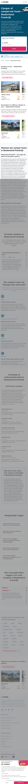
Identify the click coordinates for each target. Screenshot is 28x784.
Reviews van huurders (6, 725)
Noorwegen (6, 647)
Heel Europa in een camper (9, 650)
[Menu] (24, 2)
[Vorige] (2, 87)
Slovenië (14, 638)
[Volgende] (18, 87)
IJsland (12, 635)
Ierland (13, 644)
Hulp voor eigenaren (6, 746)
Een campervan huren (8, 116)
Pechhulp (3, 744)
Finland (5, 635)
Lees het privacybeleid (5, 778)
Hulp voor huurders (5, 728)
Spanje (12, 623)
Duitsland (5, 644)
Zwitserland (20, 632)
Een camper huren (7, 77)
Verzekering (4, 741)
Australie (14, 641)
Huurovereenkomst (5, 738)
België (19, 623)
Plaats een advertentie (6, 736)
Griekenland (6, 626)
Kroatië (14, 626)
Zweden (11, 632)
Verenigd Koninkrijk (7, 629)
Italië (22, 641)
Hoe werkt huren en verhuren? (8, 717)
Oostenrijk (5, 641)
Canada (5, 623)
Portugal (22, 644)
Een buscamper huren (8, 666)
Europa (20, 635)
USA (4, 632)
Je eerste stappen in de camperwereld (10, 723)
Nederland (5, 638)
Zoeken (14, 48)
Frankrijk (18, 629)
